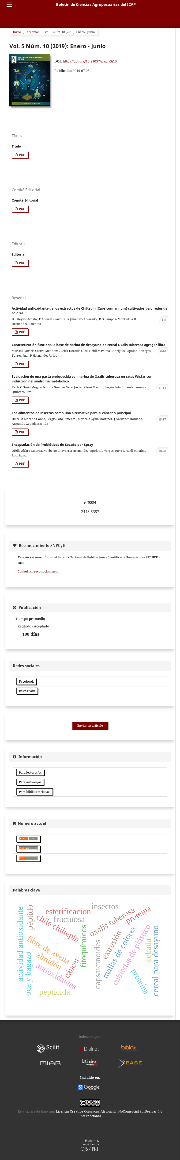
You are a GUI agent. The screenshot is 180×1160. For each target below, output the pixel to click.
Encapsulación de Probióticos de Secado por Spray (52, 444)
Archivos (32, 32)
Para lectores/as (30, 772)
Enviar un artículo (90, 726)
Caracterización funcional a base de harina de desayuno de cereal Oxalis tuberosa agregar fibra (88, 345)
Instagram (27, 691)
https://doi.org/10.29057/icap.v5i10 (90, 61)
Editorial (18, 254)
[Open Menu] (9, 4)
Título (16, 146)
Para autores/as (30, 782)
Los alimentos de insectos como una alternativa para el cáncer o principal (71, 413)
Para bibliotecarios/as (34, 792)
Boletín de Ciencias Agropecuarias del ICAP (96, 4)
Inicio (17, 32)
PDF (21, 154)
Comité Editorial (25, 200)
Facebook (26, 681)
